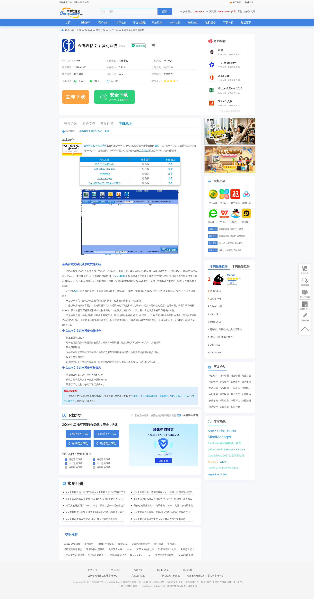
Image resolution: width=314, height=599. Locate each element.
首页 (67, 22)
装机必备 (210, 22)
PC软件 (88, 30)
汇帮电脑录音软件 (117, 555)
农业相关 (213, 400)
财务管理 (235, 375)
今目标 (135, 396)
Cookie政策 (163, 570)
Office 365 (215, 344)
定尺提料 (89, 544)
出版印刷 (224, 388)
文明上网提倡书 (139, 575)
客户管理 (235, 394)
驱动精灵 (235, 202)
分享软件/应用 (190, 415)
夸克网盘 (229, 250)
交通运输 (213, 388)
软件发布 (249, 2)
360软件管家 (224, 202)
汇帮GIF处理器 (96, 555)
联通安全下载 (108, 443)
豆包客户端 (215, 298)
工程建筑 (235, 388)
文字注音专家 (115, 549)
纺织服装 (213, 394)
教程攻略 (192, 22)
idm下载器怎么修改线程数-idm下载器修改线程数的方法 (162, 512)
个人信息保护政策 (170, 575)
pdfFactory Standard (104, 169)
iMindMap (105, 173)
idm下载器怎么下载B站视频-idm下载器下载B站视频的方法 (95, 492)
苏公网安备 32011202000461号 (183, 582)
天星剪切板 (186, 549)
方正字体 (230, 243)
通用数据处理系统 (95, 549)
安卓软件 (103, 22)
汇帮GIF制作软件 (145, 549)
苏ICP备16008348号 (153, 582)
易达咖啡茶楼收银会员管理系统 (226, 329)
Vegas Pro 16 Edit (217, 474)
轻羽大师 (158, 544)
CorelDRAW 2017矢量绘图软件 (105, 183)
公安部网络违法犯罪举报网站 (103, 575)
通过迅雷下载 (75, 459)
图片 (157, 145)
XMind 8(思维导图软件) (222, 337)
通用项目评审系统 (73, 549)
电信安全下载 (80, 433)
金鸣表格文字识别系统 (90, 131)
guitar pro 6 (215, 449)
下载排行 (228, 22)
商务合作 (92, 570)
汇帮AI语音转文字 (167, 549)
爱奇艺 (233, 236)
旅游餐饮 (246, 381)
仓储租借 (246, 394)
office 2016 (215, 314)
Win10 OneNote (72, 544)
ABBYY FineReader (105, 164)
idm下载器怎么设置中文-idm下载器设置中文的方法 (159, 519)
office (221, 250)
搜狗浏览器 (249, 11)
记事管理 (224, 375)
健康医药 (224, 394)
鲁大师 (222, 243)
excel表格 (120, 276)
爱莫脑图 (164, 396)
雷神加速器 (224, 229)
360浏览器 (210, 11)
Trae (148, 555)
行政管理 (213, 381)
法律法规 (246, 400)
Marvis (231, 275)
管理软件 (100, 30)
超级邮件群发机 (106, 544)
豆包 (239, 11)
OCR (75, 290)
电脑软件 (85, 22)
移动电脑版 (139, 22)
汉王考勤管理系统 (148, 396)
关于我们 (115, 570)
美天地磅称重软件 (141, 544)
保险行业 (224, 400)
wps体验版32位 (185, 555)
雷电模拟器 (247, 222)
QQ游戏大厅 (235, 222)
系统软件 (157, 22)
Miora (129, 549)
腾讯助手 (234, 229)
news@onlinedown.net (153, 586)
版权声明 (138, 570)
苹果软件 (121, 22)
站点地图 (187, 570)
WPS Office (224, 11)
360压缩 (237, 250)
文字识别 (143, 150)
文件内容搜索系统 (164, 555)
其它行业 (235, 406)
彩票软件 (235, 381)
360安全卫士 (185, 11)
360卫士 (213, 202)
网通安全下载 (108, 433)
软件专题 (175, 22)
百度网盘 (246, 202)
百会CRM (123, 544)
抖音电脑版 (224, 236)
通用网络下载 (75, 467)
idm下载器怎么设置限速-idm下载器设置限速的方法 (92, 519)
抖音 (233, 11)
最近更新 (246, 22)
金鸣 (106, 131)
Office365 (199, 11)
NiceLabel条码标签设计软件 (224, 443)
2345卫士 (239, 243)
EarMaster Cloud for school (223, 468)
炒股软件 (224, 381)
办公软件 (113, 30)
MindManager (104, 178)
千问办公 (171, 544)
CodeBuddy (136, 555)
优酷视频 (241, 236)
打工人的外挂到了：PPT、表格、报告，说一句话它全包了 (95, 505)
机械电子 (246, 388)
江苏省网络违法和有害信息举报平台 (205, 575)
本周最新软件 (241, 266)
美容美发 (224, 406)
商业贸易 (246, 375)
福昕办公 (224, 462)
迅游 (241, 229)
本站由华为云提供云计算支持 (182, 586)
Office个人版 (216, 306)
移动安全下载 (80, 443)
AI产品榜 (237, 2)
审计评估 (235, 400)
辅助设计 (213, 406)
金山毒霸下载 (75, 463)
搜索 (164, 11)
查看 (170, 164)
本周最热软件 (219, 266)
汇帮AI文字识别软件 (74, 555)
